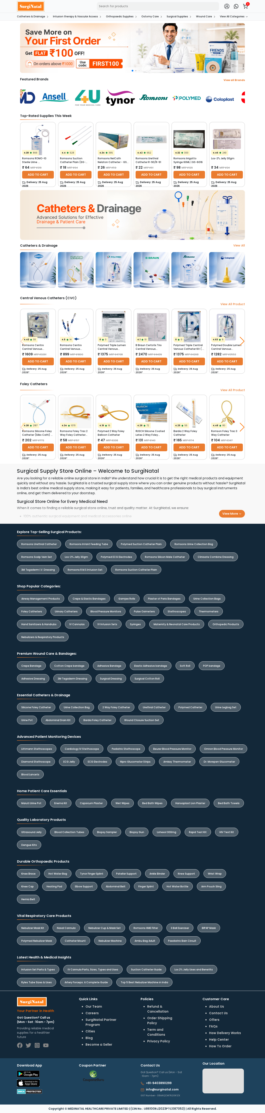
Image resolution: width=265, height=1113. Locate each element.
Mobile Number (152, 548)
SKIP (125, 545)
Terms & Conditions (158, 572)
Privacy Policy (186, 572)
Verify (170, 582)
